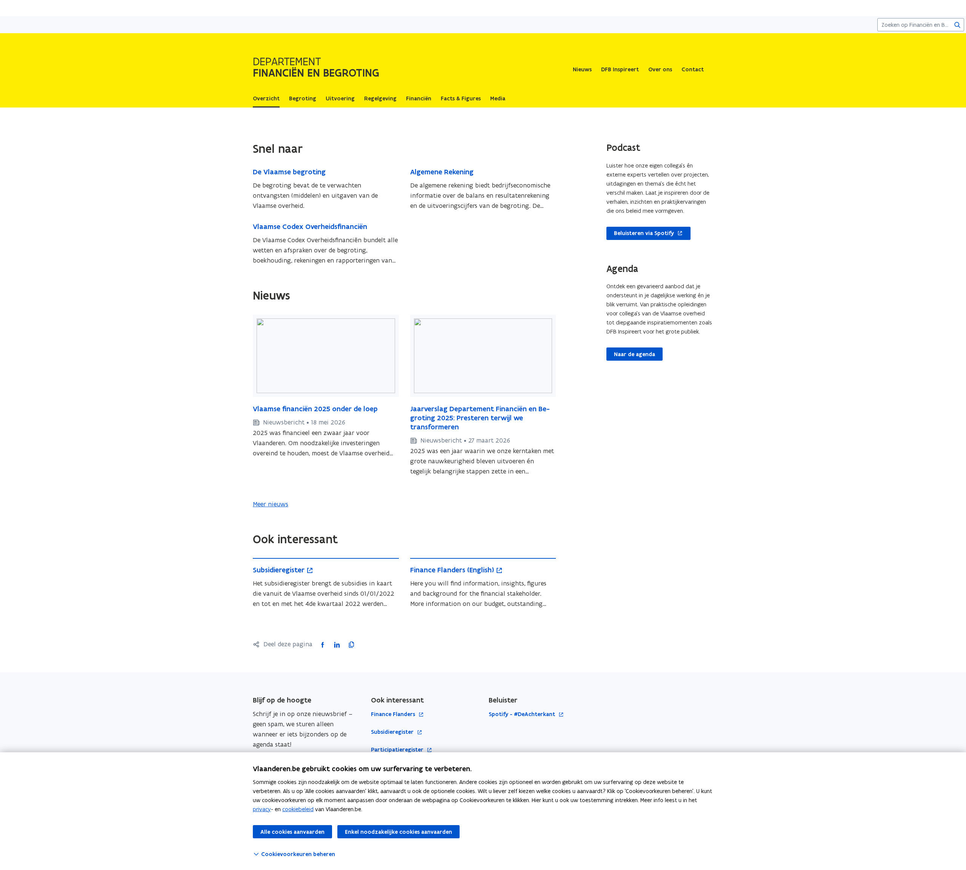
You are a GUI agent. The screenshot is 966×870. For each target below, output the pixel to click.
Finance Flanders (394, 714)
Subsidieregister (393, 732)
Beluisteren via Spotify (640, 233)
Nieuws (582, 69)
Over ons (660, 69)
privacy (262, 809)
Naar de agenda (634, 354)
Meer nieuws (270, 504)
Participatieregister (398, 749)
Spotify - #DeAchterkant (523, 714)
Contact (692, 69)
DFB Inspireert (620, 69)
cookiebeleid (298, 809)
